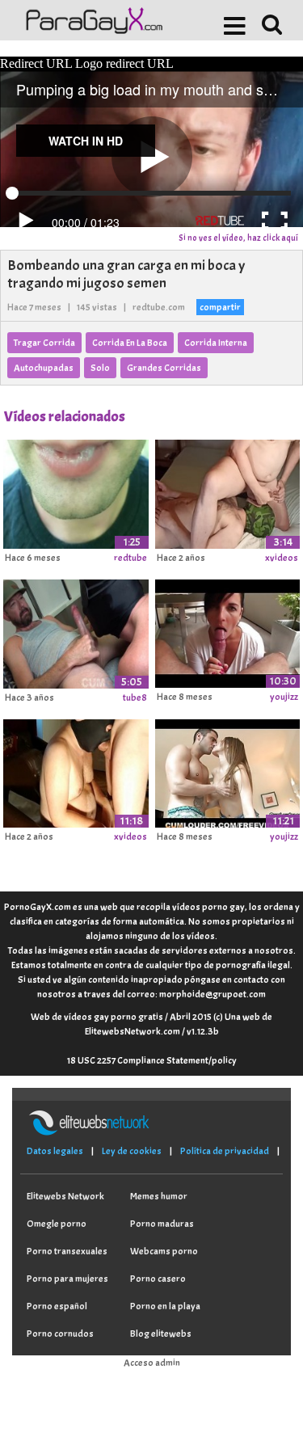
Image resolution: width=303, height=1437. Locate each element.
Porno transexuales (67, 1251)
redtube (130, 557)
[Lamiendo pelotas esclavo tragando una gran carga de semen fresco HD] (228, 491)
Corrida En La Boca (129, 342)
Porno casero (158, 1278)
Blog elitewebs (160, 1333)
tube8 (135, 697)
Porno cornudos (60, 1333)
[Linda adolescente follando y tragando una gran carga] (228, 771)
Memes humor (158, 1196)
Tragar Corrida (44, 342)
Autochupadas (44, 367)
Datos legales (55, 1150)
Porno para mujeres (67, 1278)
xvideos (281, 557)
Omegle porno (56, 1223)
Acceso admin (152, 1362)
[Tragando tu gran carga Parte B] (228, 631)
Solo (100, 367)
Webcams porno (164, 1251)
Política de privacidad (224, 1150)
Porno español (57, 1306)
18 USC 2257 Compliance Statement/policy (152, 1060)
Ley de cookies (132, 1150)
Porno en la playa (165, 1306)
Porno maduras (162, 1223)
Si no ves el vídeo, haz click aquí (238, 237)
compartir (220, 307)
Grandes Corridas (164, 367)
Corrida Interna (215, 342)
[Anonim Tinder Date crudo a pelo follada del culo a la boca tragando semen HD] (76, 771)
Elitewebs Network (65, 1196)
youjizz (284, 696)
